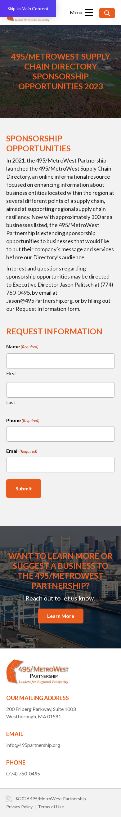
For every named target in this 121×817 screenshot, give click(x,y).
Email (21, 451)
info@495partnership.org (33, 745)
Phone (22, 420)
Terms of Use (51, 806)
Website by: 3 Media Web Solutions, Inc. (9, 799)
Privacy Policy (19, 806)
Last (10, 402)
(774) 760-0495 (23, 773)
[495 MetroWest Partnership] (37, 663)
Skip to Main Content (28, 8)
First (11, 373)
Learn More (60, 616)
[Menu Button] (81, 12)
